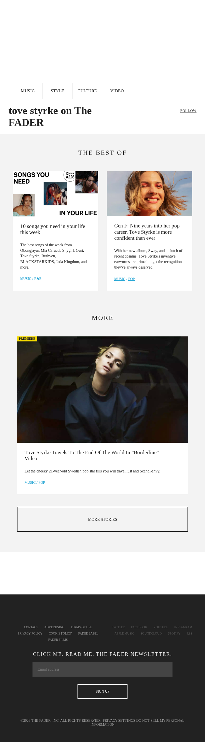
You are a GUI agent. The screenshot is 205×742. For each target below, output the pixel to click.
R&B (38, 279)
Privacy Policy (30, 633)
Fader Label (88, 633)
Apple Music (124, 633)
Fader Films (58, 640)
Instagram (183, 627)
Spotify (174, 633)
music (25, 279)
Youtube (161, 627)
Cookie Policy (60, 633)
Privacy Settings (119, 720)
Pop (131, 279)
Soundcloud (151, 633)
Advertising (54, 627)
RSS (189, 633)
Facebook (139, 627)
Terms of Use (81, 627)
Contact (31, 627)
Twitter (118, 627)
